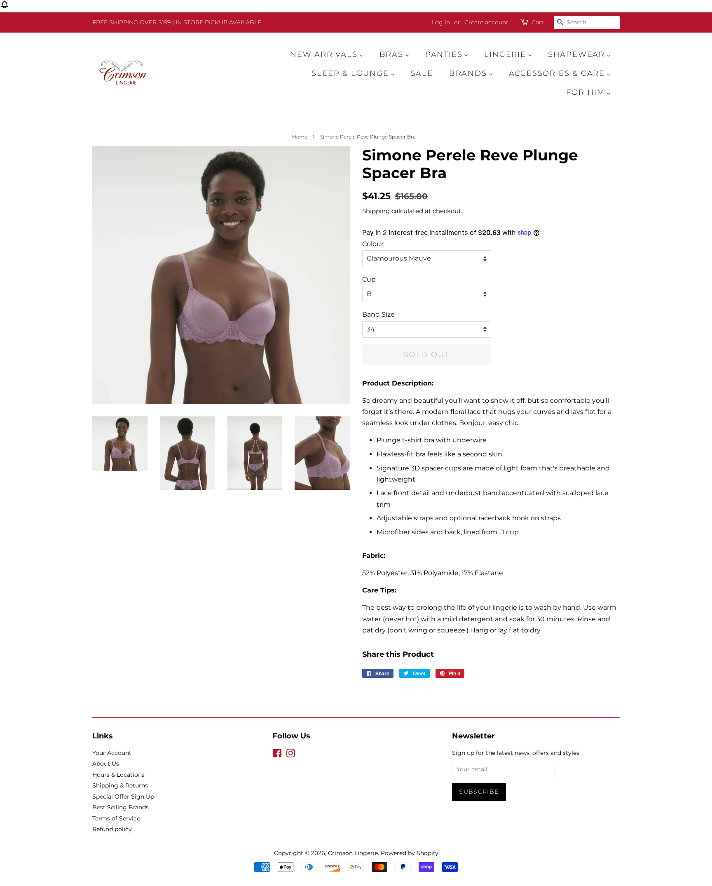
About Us (105, 763)
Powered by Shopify (409, 853)
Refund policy (112, 829)
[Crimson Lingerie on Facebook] (277, 755)
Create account (486, 22)
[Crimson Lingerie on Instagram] (290, 755)
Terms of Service (116, 818)
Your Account (111, 753)
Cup (369, 279)
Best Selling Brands (120, 807)
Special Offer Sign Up (123, 796)
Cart (538, 22)
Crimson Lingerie (353, 853)
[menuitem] (330, 54)
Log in (441, 22)
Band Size (378, 314)
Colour (373, 244)
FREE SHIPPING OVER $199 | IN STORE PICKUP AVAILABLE (176, 22)
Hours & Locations (118, 774)
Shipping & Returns (120, 785)
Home (299, 137)
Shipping (376, 211)
